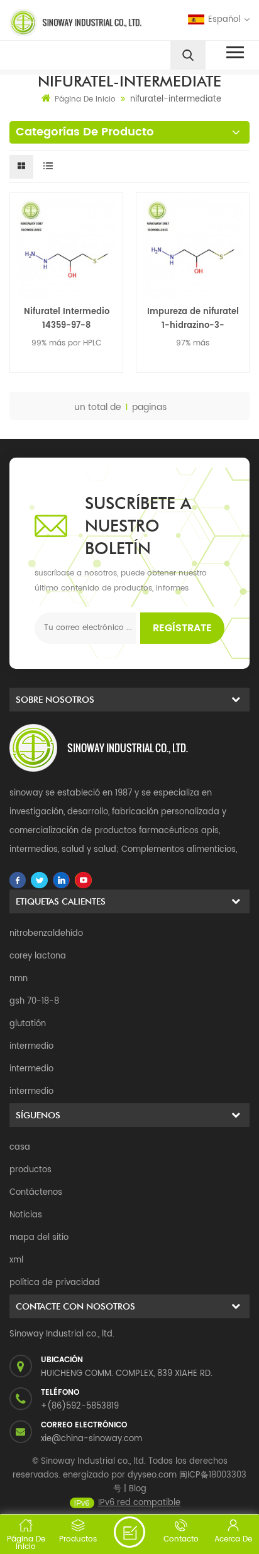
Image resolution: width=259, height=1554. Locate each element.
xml (16, 1260)
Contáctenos (35, 1192)
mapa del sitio (39, 1237)
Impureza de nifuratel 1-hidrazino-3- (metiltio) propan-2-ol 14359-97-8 (193, 319)
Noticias (25, 1215)
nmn (18, 978)
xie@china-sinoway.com (91, 1439)
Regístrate (182, 628)
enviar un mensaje (129, 1532)
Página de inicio (85, 99)
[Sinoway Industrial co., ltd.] (66, 22)
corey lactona (37, 956)
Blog (137, 1489)
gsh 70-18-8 (34, 1001)
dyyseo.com (152, 1475)
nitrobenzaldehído (46, 933)
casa (19, 1147)
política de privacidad (54, 1282)
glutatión (27, 1024)
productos (30, 1170)
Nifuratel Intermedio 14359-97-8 (66, 318)
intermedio (31, 1046)
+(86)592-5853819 (80, 1406)
